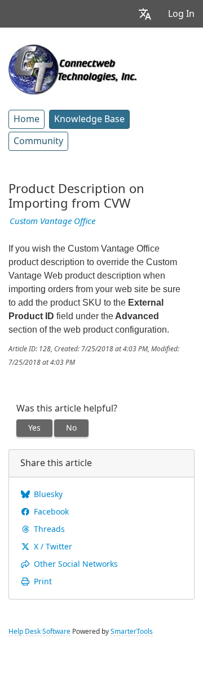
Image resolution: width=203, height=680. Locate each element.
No (71, 427)
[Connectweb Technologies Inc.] (72, 68)
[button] (144, 14)
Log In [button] (181, 13)
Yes (34, 427)
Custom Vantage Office (52, 221)
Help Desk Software (39, 632)
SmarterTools (132, 632)
